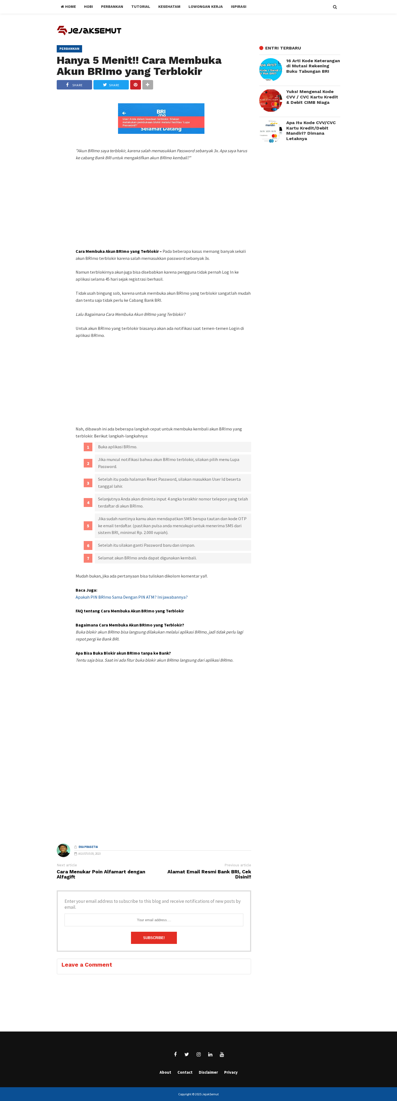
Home (70, 7)
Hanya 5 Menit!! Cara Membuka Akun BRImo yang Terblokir (139, 65)
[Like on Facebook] (175, 1054)
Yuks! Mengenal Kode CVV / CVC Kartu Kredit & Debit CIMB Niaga (312, 97)
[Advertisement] (163, 214)
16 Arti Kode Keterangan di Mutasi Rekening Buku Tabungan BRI (313, 66)
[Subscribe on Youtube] (221, 1054)
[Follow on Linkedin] (210, 1054)
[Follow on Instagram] (198, 1054)
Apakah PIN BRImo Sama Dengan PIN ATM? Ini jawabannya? (132, 597)
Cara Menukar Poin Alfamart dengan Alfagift (101, 874)
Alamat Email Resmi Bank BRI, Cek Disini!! (209, 874)
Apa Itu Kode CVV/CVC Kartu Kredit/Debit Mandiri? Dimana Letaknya (311, 130)
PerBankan (69, 49)
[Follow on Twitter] (186, 1054)
